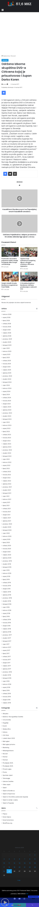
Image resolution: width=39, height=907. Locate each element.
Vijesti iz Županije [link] (8, 803)
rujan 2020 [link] (6, 533)
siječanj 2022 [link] (7, 484)
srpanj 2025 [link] (6, 354)
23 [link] (35, 867)
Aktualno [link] (5, 713)
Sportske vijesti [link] (7, 775)
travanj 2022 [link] (7, 474)
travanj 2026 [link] (7, 326)
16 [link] (35, 863)
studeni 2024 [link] (7, 379)
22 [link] (30, 867)
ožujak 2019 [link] (6, 588)
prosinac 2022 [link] (7, 450)
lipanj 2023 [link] (6, 431)
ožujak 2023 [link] (7, 441)
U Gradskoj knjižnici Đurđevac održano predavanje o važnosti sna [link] (28, 286)
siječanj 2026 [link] (7, 336)
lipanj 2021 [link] (6, 505)
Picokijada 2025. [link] (8, 763)
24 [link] (4, 871)
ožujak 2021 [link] (6, 515)
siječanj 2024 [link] (7, 410)
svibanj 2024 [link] (7, 397)
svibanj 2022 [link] (7, 471)
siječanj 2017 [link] (7, 669)
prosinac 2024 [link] (7, 376)
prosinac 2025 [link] (7, 339)
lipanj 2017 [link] (6, 653)
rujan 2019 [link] (6, 570)
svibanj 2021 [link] (7, 508)
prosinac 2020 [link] (7, 524)
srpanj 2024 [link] (6, 391)
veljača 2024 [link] (7, 407)
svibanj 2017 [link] (7, 656)
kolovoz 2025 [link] (7, 351)
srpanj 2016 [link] (6, 687)
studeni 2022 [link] (7, 453)
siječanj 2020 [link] (7, 558)
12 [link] (14, 863)
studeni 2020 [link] (7, 527)
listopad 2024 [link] (7, 382)
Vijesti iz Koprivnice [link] (9, 794)
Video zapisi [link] (6, 784)
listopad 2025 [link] (7, 345)
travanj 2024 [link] (7, 400)
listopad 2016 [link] (7, 678)
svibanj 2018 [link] (7, 619)
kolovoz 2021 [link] (7, 499)
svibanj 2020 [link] (7, 545)
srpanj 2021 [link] (6, 502)
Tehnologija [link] (6, 778)
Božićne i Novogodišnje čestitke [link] (13, 716)
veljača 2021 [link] (7, 518)
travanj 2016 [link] (7, 696)
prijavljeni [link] (11, 302)
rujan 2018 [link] (6, 607)
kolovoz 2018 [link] (7, 610)
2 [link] (34, 855)
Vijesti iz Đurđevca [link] (9, 790)
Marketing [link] (6, 747)
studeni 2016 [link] (7, 675)
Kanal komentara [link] (8, 820)
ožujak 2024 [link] (7, 404)
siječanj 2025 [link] (7, 373)
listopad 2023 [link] (7, 419)
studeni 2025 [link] (7, 342)
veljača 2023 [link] (7, 444)
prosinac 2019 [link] (7, 561)
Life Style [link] (6, 735)
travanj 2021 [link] (7, 511)
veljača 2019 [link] (7, 592)
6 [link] (19, 859)
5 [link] (14, 859)
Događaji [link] (5, 723)
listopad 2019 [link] (7, 567)
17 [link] (4, 867)
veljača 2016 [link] (7, 703)
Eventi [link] (5, 726)
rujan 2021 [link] (6, 496)
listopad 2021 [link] (7, 493)
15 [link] (29, 863)
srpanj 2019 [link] (6, 576)
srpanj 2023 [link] (6, 428)
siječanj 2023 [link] (7, 447)
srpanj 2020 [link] (6, 539)
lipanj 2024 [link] (6, 394)
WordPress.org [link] (7, 823)
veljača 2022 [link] (7, 481)
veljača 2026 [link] (7, 333)
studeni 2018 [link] (7, 601)
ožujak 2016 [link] (6, 699)
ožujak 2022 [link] (6, 478)
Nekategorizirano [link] (8, 750)
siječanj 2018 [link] (7, 632)
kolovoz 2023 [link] (7, 425)
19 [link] (14, 867)
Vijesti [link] (4, 787)
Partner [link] (5, 757)
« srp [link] (18, 880)
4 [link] (9, 859)
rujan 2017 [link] (6, 644)
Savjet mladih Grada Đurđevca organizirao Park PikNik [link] (10, 285)
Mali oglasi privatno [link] (9, 744)
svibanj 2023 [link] (7, 434)
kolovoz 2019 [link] (7, 573)
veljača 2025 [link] (7, 370)
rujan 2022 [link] (6, 459)
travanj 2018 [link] (7, 622)
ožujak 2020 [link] (7, 551)
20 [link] (19, 867)
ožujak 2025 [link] (6, 367)
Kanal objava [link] (7, 817)
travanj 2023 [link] (7, 437)
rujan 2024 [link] (6, 385)
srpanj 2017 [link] (6, 650)
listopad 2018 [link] (7, 604)
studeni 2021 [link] (7, 490)
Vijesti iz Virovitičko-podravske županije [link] (15, 797)
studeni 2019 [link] (7, 564)
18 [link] (9, 867)
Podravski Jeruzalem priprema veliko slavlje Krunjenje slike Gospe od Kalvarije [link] (10, 261)
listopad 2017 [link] (7, 641)
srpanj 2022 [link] (6, 465)
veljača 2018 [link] (7, 629)
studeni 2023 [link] (7, 416)
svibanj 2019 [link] (7, 582)
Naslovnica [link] (6, 56)
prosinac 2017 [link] (7, 635)
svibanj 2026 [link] (7, 323)
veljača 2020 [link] (7, 555)
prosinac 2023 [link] (7, 413)
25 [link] (9, 871)
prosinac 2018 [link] (7, 598)
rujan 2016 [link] (6, 681)
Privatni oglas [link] (7, 769)
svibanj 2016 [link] (7, 693)
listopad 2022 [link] (7, 456)
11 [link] (9, 863)
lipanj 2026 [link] (6, 320)
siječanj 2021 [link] (7, 521)
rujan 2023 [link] (6, 422)
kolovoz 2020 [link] (7, 536)
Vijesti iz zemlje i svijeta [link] (10, 800)
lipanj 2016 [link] (6, 690)
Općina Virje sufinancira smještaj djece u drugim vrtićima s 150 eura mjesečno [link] (27, 262)
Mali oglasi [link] (6, 741)
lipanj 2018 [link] (6, 616)
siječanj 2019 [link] (7, 595)
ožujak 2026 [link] (7, 330)
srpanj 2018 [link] (6, 613)
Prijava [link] (5, 814)
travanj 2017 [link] (7, 659)
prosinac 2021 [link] (7, 487)
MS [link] (27, 893)
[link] (3, 9)
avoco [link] (4, 84)
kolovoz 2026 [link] (7, 314)
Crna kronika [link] (7, 720)
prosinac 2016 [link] (7, 672)
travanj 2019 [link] (7, 585)
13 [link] (19, 863)
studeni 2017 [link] (7, 638)
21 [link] (24, 867)
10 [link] (4, 863)
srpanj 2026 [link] (6, 317)
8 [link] (29, 859)
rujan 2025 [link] (6, 348)
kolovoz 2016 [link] (7, 684)
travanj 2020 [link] (7, 548)
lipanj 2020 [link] (6, 542)
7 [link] (24, 859)
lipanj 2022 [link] (6, 468)
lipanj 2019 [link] (6, 579)
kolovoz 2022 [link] (7, 462)
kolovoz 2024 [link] (7, 388)
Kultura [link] (5, 732)
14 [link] (24, 863)
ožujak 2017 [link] (6, 662)
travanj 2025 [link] (7, 363)
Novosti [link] (13, 56)
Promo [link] (5, 772)
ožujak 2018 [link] (6, 625)
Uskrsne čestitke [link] (8, 781)
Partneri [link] (5, 760)
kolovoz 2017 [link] (7, 647)
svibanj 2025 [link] (7, 360)
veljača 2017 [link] (7, 666)
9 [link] (34, 859)
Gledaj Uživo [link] (7, 729)
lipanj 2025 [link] (6, 357)
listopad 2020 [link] (7, 530)
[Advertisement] (19, 33)
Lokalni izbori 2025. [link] (9, 738)
